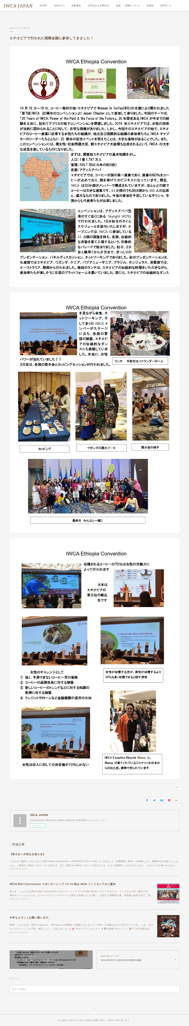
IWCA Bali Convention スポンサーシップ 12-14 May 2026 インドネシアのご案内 (63, 884)
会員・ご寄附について (128, 5)
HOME (43, 5)
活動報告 (76, 5)
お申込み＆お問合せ (98, 5)
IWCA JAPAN (18, 6)
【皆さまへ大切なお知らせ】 (28, 854)
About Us (59, 5)
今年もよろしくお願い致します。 (30, 917)
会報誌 (150, 5)
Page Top (94, 1010)
